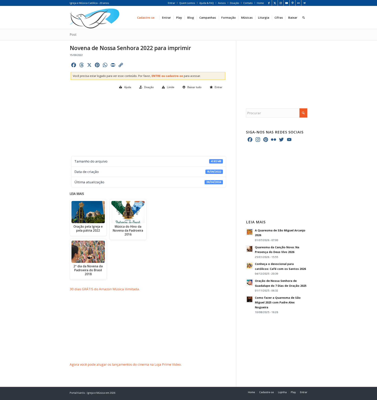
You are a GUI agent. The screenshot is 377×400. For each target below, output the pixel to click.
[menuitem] (171, 3)
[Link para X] (275, 3)
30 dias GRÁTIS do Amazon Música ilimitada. (105, 289)
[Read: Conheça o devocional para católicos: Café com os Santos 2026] (249, 265)
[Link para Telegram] (304, 3)
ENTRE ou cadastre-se (168, 76)
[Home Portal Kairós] (94, 17)
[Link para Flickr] (298, 3)
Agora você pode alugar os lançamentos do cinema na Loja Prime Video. (126, 364)
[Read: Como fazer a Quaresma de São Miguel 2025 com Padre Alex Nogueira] (249, 299)
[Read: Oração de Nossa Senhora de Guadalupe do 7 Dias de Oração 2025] (249, 282)
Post (73, 34)
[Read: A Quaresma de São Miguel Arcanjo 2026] (249, 232)
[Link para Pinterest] (292, 3)
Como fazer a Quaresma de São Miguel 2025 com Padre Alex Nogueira (278, 302)
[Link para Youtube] (286, 3)
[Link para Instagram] (281, 3)
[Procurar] (303, 17)
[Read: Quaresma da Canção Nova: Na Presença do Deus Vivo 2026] (249, 248)
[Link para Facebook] (269, 3)
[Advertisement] (148, 123)
